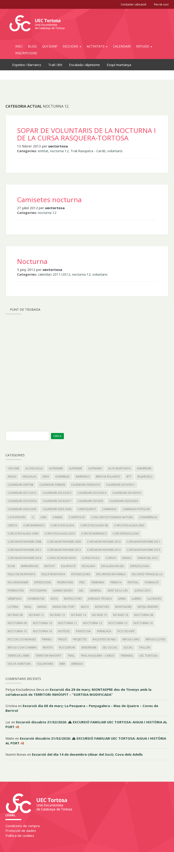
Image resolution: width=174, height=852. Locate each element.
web (62, 664)
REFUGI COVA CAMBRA (22, 647)
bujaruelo (145, 476)
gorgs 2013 (142, 590)
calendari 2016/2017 (57, 501)
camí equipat (86, 509)
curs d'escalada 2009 (23, 533)
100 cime (13, 468)
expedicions (42, 582)
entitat (43, 151)
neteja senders (148, 607)
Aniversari (144, 468)
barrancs (83, 476)
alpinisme (75, 468)
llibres (136, 599)
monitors (102, 607)
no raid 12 (36, 615)
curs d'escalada (62, 525)
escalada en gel (112, 566)
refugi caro (131, 639)
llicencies (154, 599)
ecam (11, 566)
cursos (111, 558)
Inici (18, 46)
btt (128, 476)
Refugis (143, 46)
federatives (65, 582)
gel (81, 590)
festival (133, 582)
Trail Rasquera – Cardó (97, 656)
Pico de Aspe (126, 631)
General (95, 590)
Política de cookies (19, 835)
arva (45, 476)
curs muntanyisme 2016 (24, 558)
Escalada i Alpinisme (84, 64)
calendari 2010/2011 (120, 485)
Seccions (71, 46)
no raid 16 (120, 615)
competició (77, 517)
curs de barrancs (93, 533)
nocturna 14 (142, 623)
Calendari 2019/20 (90, 501)
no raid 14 (78, 615)
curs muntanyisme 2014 (104, 550)
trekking (127, 656)
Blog (32, 46)
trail (71, 656)
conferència (148, 517)
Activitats (96, 46)
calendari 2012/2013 (57, 493)
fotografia (38, 590)
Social (128, 647)
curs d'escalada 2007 (129, 525)
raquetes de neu (104, 639)
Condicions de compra (22, 826)
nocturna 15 (17, 631)
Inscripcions (26, 53)
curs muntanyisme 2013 (64, 550)
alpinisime (56, 468)
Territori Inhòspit (48, 656)
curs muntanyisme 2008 (24, 542)
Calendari (122, 46)
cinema (58, 517)
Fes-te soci (161, 4)
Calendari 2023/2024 (123, 501)
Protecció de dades (20, 830)
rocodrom (67, 647)
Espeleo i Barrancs (26, 64)
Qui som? (49, 46)
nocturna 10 (42, 623)
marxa (41, 607)
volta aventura (19, 664)
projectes (80, 639)
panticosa (83, 631)
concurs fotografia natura (112, 517)
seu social (110, 647)
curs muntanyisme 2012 (24, 550)
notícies (64, 631)
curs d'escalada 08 (94, 525)
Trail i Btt (55, 64)
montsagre (123, 607)
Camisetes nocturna (49, 199)
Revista (48, 647)
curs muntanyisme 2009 (64, 542)
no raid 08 (15, 615)
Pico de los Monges (22, 639)
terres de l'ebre (18, 656)
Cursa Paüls (90, 558)
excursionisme (18, 582)
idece (54, 599)
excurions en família (111, 574)
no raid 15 (99, 615)
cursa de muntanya (61, 558)
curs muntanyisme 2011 (143, 542)
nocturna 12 (59, 151)
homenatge (36, 599)
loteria (13, 607)
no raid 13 (57, 615)
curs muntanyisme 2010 (104, 542)
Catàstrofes (17, 517)
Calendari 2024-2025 (22, 509)
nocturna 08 (143, 615)
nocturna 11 (67, 623)
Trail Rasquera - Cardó (88, 151)
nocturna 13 (117, 623)
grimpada (15, 599)
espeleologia (139, 566)
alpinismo (95, 468)
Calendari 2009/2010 (85, 485)
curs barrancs (34, 525)
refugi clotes (155, 639)
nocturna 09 (17, 623)
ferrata (115, 582)
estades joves (80, 574)
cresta (12, 525)
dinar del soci (148, 558)
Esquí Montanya (53, 574)
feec (82, 582)
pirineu (47, 639)
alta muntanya (119, 468)
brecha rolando (108, 476)
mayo (85, 607)
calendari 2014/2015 (126, 493)
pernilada (104, 631)
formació (152, 582)
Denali (126, 558)
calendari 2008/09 (52, 485)
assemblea (62, 476)
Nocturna (32, 261)
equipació (68, 566)
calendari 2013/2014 (91, 493)
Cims (43, 517)
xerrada (77, 664)
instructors (73, 599)
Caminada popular (136, 509)
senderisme (89, 647)
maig (27, 607)
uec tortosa (148, 656)
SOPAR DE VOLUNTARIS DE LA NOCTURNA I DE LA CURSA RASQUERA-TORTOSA (86, 134)
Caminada (109, 509)
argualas (29, 476)
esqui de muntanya (21, 574)
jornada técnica (100, 599)
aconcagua (34, 468)
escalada (88, 566)
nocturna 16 (42, 631)
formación (16, 590)
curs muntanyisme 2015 (143, 550)
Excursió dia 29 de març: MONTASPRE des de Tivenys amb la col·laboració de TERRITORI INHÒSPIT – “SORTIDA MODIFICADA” (78, 691)
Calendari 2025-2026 (57, 509)
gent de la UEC (117, 590)
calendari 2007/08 (20, 485)
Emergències (29, 566)
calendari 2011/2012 (54, 274)
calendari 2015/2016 (22, 501)
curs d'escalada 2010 (59, 533)
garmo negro (63, 590)
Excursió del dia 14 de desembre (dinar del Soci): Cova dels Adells (87, 754)
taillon (144, 647)
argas (12, 476)
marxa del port (64, 607)
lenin (122, 599)
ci (33, 517)
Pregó (62, 639)
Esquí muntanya (119, 64)
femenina (97, 582)
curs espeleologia (126, 533)
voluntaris (115, 151)
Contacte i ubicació (133, 4)
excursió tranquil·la (147, 574)
